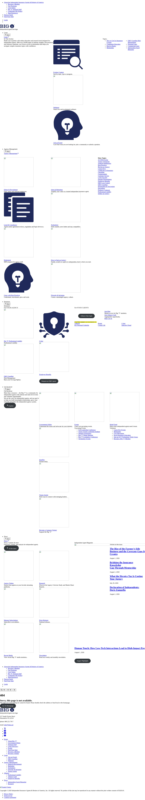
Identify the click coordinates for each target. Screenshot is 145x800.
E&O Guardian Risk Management (134, 41)
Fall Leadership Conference (87, 430)
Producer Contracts (104, 190)
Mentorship (110, 48)
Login (6, 20)
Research (42, 583)
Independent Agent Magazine (134, 48)
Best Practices (102, 165)
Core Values (11, 8)
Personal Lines (132, 44)
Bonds (100, 323)
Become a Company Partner (48, 530)
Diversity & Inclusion (57, 295)
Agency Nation (9, 583)
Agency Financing (103, 161)
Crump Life (101, 325)
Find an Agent (8, 15)
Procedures (101, 188)
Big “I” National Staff (15, 9)
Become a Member (14, 4)
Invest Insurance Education (122, 435)
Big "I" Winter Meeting (85, 435)
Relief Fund (113, 424)
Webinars (56, 107)
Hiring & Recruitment (11, 190)
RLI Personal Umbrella (81, 325)
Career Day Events (120, 430)
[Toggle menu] (9, 690)
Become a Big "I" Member (122, 439)
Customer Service (103, 176)
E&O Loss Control (104, 183)
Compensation (102, 174)
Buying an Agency (104, 167)
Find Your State (9, 17)
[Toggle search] (3, 690)
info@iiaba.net (8, 725)
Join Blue (107, 311)
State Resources (13, 13)
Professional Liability (104, 192)
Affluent (77, 323)
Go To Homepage (8, 706)
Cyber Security (102, 177)
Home (6, 739)
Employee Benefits (104, 181)
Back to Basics (111, 46)
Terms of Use (8, 796)
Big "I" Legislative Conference (88, 437)
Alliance (6, 773)
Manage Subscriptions (11, 620)
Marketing (11, 766)
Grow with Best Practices (12, 295)
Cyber (41, 341)
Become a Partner (13, 753)
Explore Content (58, 72)
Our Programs (12, 6)
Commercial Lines (133, 46)
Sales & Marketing (57, 190)
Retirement (7, 260)
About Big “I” (12, 741)
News (6, 541)
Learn (6, 37)
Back (8, 35)
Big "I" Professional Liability (13, 341)
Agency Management (10, 153)
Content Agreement (10, 797)
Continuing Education (113, 44)
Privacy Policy (8, 794)
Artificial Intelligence (104, 163)
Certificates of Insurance (105, 170)
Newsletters (43, 655)
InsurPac (42, 460)
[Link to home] (7, 27)
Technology (54, 225)
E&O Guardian (103, 185)
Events (76, 424)
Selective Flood (126, 325)
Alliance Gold (12, 777)
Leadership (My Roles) (15, 11)
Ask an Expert (57, 143)
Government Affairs (45, 424)
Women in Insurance (84, 433)
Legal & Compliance (10, 225)
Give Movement (119, 433)
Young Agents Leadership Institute (89, 432)
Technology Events (84, 439)
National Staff (12, 745)
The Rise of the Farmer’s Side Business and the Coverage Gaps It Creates (127, 551)
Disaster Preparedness (105, 179)
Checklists (101, 172)
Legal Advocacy (13, 746)
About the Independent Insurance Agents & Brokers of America (24, 2)
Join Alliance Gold (110, 315)
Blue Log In (108, 318)
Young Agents (43, 495)
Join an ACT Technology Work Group (126, 437)
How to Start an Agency (58, 260)
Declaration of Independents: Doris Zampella (124, 588)
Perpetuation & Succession (106, 186)
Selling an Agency (103, 194)
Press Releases (43, 620)
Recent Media (8, 655)
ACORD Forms (103, 160)
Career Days (102, 169)
